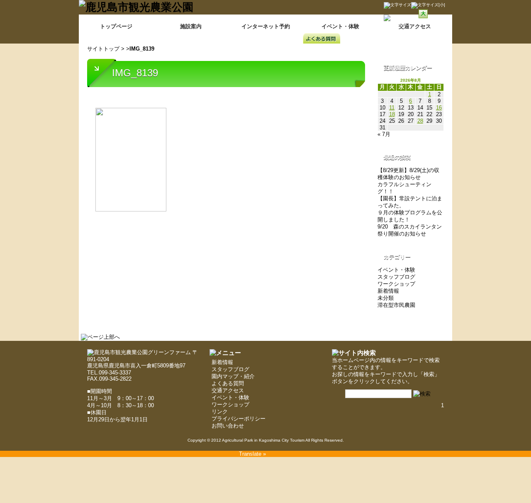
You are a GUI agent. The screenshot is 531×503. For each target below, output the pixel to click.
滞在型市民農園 (396, 305)
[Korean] (447, 31)
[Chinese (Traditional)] (415, 31)
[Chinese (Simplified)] (404, 31)
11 (392, 107)
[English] (426, 31)
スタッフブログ (396, 277)
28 (420, 121)
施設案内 (191, 26)
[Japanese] (436, 31)
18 (392, 114)
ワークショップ (396, 284)
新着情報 (388, 291)
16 (439, 107)
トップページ (116, 26)
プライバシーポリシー (239, 419)
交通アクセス (228, 390)
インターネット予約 (265, 26)
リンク (220, 411)
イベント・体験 (340, 26)
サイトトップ (103, 49)
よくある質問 (228, 383)
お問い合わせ (228, 426)
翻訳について (409, 24)
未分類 (386, 298)
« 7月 (384, 134)
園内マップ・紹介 (233, 376)
